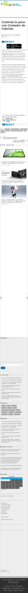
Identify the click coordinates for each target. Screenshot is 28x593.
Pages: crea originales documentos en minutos (18, 140)
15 (11, 484)
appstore (8, 130)
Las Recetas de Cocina (6, 504)
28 (8, 487)
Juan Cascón (18, 579)
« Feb (2, 489)
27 (5, 487)
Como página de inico (5, 507)
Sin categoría (18, 412)
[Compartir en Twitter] (6, 42)
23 (14, 486)
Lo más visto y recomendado (8, 410)
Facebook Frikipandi (5, 509)
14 (8, 484)
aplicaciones (24, 129)
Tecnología (17, 414)
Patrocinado (4, 412)
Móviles (18, 410)
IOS (25, 130)
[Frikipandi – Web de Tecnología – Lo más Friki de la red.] (14, 3)
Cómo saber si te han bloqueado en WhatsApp (12, 380)
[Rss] (10, 584)
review (3, 132)
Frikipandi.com (10, 579)
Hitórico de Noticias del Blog (7, 519)
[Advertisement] (14, 99)
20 (5, 486)
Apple (8, 405)
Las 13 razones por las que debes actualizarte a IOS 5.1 (10, 137)
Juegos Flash (4, 510)
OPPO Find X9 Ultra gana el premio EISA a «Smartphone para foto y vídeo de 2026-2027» (13, 181)
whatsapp (13, 42)
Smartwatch (4, 414)
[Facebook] (12, 584)
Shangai (20, 586)
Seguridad (11, 412)
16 (14, 484)
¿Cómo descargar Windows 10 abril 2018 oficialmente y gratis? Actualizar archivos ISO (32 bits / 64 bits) (11, 397)
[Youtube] (16, 584)
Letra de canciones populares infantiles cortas (12, 377)
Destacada (14, 405)
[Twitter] (14, 584)
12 (2, 484)
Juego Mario (3, 512)
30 (14, 487)
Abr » (5, 489)
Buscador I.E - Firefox (5, 506)
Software (11, 414)
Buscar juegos (4, 503)
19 (2, 486)
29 (11, 487)
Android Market (15, 129)
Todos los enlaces (5, 517)
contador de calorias (17, 130)
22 (11, 486)
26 (2, 487)
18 (21, 484)
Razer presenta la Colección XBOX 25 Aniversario (12, 465)
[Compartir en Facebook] (3, 42)
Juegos (14, 407)
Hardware (4, 407)
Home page (7, 586)
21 (8, 486)
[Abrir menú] (1, 4)
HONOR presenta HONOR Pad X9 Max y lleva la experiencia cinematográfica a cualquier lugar (14, 162)
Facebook (10, 590)
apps (2, 130)
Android (5, 36)
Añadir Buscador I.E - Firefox (18, 588)
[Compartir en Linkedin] (10, 42)
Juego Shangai (4, 513)
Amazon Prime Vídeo (5, 571)
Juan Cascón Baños (8, 34)
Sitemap (16, 590)
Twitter (5, 590)
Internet (9, 407)
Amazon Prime (4, 570)
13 (5, 484)
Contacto (21, 590)
